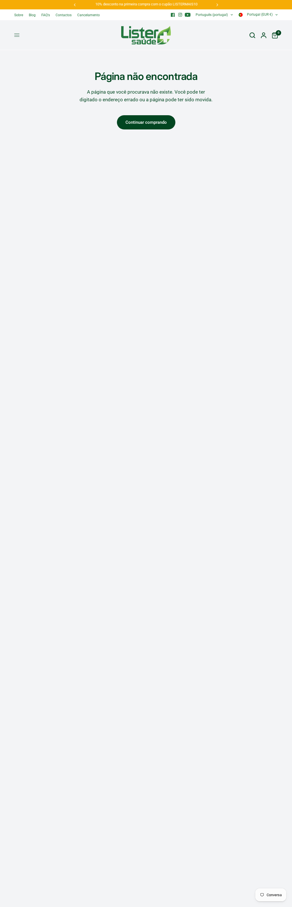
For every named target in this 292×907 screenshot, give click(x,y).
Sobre (18, 15)
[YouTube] (187, 14)
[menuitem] (20, 15)
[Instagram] (180, 14)
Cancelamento (88, 15)
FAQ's (45, 15)
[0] (273, 35)
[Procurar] (252, 35)
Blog (32, 15)
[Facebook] (173, 14)
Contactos (64, 15)
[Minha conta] (263, 35)
